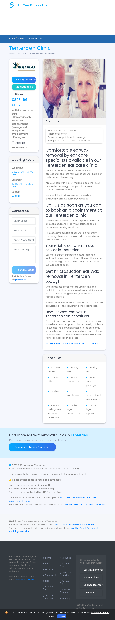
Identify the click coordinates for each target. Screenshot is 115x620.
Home (12, 38)
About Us (66, 557)
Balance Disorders (93, 585)
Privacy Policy (65, 582)
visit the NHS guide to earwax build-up (74, 524)
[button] (45, 88)
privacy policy (20, 280)
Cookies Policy (66, 591)
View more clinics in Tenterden (32, 447)
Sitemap (66, 598)
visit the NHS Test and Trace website (85, 504)
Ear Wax (49, 569)
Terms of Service (66, 574)
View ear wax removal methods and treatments (72, 343)
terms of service (27, 278)
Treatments (50, 575)
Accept (62, 616)
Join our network (49, 597)
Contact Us (49, 588)
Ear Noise (91, 592)
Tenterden (79, 435)
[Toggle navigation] (102, 5)
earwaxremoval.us (25, 579)
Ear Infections (91, 577)
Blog (47, 580)
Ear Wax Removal (93, 569)
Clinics (48, 563)
